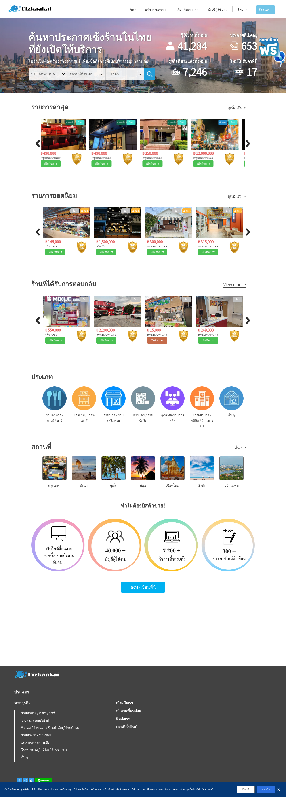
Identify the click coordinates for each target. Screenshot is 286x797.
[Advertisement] (143, 630)
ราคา (114, 74)
